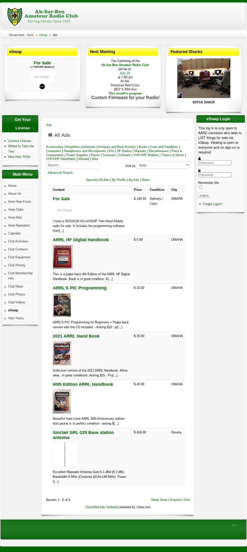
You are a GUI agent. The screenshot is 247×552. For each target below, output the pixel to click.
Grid (187, 500)
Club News (15, 286)
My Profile (119, 180)
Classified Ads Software (101, 507)
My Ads (134, 180)
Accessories (54, 147)
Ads (49, 125)
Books (143, 147)
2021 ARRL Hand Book (76, 336)
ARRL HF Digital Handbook (81, 239)
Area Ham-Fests (19, 201)
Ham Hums (16, 318)
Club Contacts (18, 249)
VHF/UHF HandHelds (61, 159)
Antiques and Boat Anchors (117, 147)
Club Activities (18, 241)
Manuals (140, 151)
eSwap (13, 310)
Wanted (83, 159)
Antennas (89, 147)
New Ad (91, 180)
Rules (146, 180)
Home (12, 185)
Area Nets (15, 217)
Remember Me (208, 183)
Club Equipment (19, 257)
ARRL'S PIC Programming (80, 288)
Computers (53, 151)
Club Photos (16, 294)
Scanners (109, 155)
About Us (14, 193)
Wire (95, 159)
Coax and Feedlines (164, 147)
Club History (16, 265)
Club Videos (16, 302)
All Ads (104, 180)
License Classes (19, 141)
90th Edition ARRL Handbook (83, 384)
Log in (204, 195)
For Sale (42, 62)
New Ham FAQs (19, 157)
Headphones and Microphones (85, 151)
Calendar (14, 233)
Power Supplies (77, 155)
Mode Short (159, 500)
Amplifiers (73, 147)
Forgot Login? (212, 204)
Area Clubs (16, 209)
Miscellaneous (159, 151)
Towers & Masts (172, 155)
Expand (175, 500)
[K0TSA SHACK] (203, 97)
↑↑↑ (234, 525)
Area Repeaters (19, 225)
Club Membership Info (20, 275)
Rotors (95, 155)
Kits (111, 151)
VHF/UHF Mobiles (146, 155)
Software (124, 155)
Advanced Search (60, 172)
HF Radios (124, 151)
